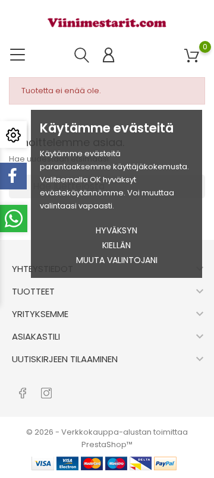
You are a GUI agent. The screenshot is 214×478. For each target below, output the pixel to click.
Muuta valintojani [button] (117, 260)
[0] (191, 56)
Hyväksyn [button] (116, 230)
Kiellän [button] (116, 245)
